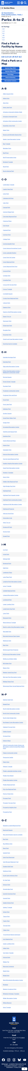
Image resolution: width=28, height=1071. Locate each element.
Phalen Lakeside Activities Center (12, 771)
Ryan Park (6, 848)
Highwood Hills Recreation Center (12, 504)
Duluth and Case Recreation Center (13, 339)
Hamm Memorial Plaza (9, 441)
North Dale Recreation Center (11, 709)
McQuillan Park (7, 663)
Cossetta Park (7, 280)
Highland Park (7, 491)
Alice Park (5, 103)
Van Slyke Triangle (8, 953)
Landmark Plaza (7, 572)
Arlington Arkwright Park (10, 116)
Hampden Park (7, 450)
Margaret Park (7, 618)
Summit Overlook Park (9, 894)
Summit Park (6, 898)
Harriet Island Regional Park (11, 459)
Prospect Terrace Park (9, 803)
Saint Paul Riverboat (8, 857)
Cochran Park (7, 235)
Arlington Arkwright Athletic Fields (12, 112)
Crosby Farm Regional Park (10, 298)
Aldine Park (6, 98)
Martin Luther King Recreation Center (13, 627)
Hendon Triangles (8, 472)
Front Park (6, 400)
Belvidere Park (7, 148)
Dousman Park (7, 335)
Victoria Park (6, 957)
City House (6, 225)
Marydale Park (7, 631)
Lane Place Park (7, 577)
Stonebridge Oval (8, 889)
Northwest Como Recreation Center (13, 722)
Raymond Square (7, 830)
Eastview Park (7, 362)
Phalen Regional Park (9, 785)
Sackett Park (6, 853)
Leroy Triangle (7, 586)
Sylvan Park (6, 912)
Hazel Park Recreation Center (11, 468)
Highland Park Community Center (12, 500)
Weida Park (6, 975)
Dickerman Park (7, 325)
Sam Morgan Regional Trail (10, 862)
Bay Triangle (6, 144)
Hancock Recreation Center (10, 454)
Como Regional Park (8, 262)
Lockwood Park (7, 600)
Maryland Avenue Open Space (11, 636)
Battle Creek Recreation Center (11, 139)
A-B (3, 29)
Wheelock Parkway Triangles (11, 994)
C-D (3, 31)
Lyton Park (6, 613)
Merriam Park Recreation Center (12, 677)
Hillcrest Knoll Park (8, 513)
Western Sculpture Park (9, 989)
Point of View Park (8, 794)
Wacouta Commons (8, 966)
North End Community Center (11, 713)
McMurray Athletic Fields (10, 659)
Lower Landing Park (8, 604)
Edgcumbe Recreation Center (11, 366)
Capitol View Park (8, 189)
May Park (5, 645)
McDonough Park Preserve (10, 650)
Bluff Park (6, 153)
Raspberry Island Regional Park (12, 825)
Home (2, 13)
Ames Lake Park (7, 107)
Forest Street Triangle (9, 381)
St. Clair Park (6, 880)
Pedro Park (6, 762)
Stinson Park (6, 884)
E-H (3, 33)
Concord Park (7, 271)
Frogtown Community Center (11, 391)
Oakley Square (7, 731)
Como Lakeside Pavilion (9, 253)
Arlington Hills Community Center (12, 121)
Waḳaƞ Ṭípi (6, 962)
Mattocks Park (7, 641)
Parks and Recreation (8, 14)
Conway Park (6, 275)
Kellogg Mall (6, 559)
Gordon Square (7, 413)
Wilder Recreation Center (10, 998)
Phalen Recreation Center (10, 780)
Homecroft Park (7, 527)
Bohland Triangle (8, 162)
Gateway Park (7, 409)
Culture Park (6, 303)
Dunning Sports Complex (10, 344)
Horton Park (6, 531)
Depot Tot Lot (7, 316)
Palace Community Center (10, 753)
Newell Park (6, 704)
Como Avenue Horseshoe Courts (12, 248)
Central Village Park (8, 212)
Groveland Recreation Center (11, 427)
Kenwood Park (7, 563)
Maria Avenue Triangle (9, 622)
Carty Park (6, 194)
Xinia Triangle (7, 1007)
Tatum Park (6, 916)
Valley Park (6, 948)
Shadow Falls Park (8, 866)
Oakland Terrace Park (9, 727)
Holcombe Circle (7, 518)
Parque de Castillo (8, 757)
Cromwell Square (7, 294)
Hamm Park (6, 445)
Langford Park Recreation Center (12, 581)
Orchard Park (6, 736)
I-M (3, 35)
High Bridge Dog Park (9, 486)
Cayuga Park (6, 207)
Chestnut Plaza (7, 221)
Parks (19, 14)
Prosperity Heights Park (10, 807)
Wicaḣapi (5, 984)
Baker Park (6, 130)
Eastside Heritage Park (9, 357)
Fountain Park (7, 386)
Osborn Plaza (7, 740)
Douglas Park (7, 330)
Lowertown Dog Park (9, 609)
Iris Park (5, 550)
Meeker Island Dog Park (10, 672)
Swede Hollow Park (8, 903)
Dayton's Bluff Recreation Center (12, 312)
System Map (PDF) (10, 68)
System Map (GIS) (10, 71)
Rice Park (5, 839)
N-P (3, 37)
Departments (8, 13)
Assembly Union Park (9, 126)
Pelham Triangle (7, 766)
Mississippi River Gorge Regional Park (13, 686)
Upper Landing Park (8, 944)
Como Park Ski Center (9, 257)
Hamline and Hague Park (10, 432)
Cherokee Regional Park (10, 216)
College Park (6, 239)
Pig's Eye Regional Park (9, 789)
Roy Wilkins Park (7, 844)
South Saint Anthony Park (10, 875)
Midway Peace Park (8, 681)
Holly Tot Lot (6, 522)
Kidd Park (5, 568)
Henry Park (6, 477)
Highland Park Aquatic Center (11, 495)
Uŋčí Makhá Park (8, 939)
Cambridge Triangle (8, 185)
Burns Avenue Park (8, 171)
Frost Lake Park (7, 404)
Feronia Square (7, 377)
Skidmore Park (7, 871)
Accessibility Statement (10, 1065)
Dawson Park (6, 307)
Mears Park (6, 668)
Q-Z (3, 39)
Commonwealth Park (9, 244)
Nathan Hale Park (8, 700)
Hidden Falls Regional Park (10, 481)
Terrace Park (6, 925)
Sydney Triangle (7, 907)
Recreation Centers (10, 81)
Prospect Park (7, 798)
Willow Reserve (7, 1003)
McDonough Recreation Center (11, 654)
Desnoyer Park (7, 321)
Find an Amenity (10, 77)
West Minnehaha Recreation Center (13, 980)
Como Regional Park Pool (10, 266)
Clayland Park (7, 230)
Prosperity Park (7, 812)
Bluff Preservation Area (9, 157)
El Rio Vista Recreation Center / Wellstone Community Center (11, 371)
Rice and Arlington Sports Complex (12, 834)
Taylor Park (6, 921)
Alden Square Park (8, 94)
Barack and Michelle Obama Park (12, 135)
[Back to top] (24, 1068)
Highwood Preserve (8, 509)
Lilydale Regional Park (9, 591)
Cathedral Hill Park (8, 198)
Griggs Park (6, 422)
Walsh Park (6, 971)
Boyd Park (6, 166)
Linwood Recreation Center (10, 595)
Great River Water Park (9, 418)
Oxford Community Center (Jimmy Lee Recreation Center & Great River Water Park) (14, 746)
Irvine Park (6, 554)
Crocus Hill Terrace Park (10, 285)
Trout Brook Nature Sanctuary (11, 934)
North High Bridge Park (9, 718)
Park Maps (10, 74)
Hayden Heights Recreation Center (12, 463)
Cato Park (6, 203)
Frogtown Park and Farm (10, 395)
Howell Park (6, 536)
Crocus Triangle (7, 289)
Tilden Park (6, 930)
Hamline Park (7, 436)
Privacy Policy (18, 1067)
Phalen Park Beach (8, 775)
